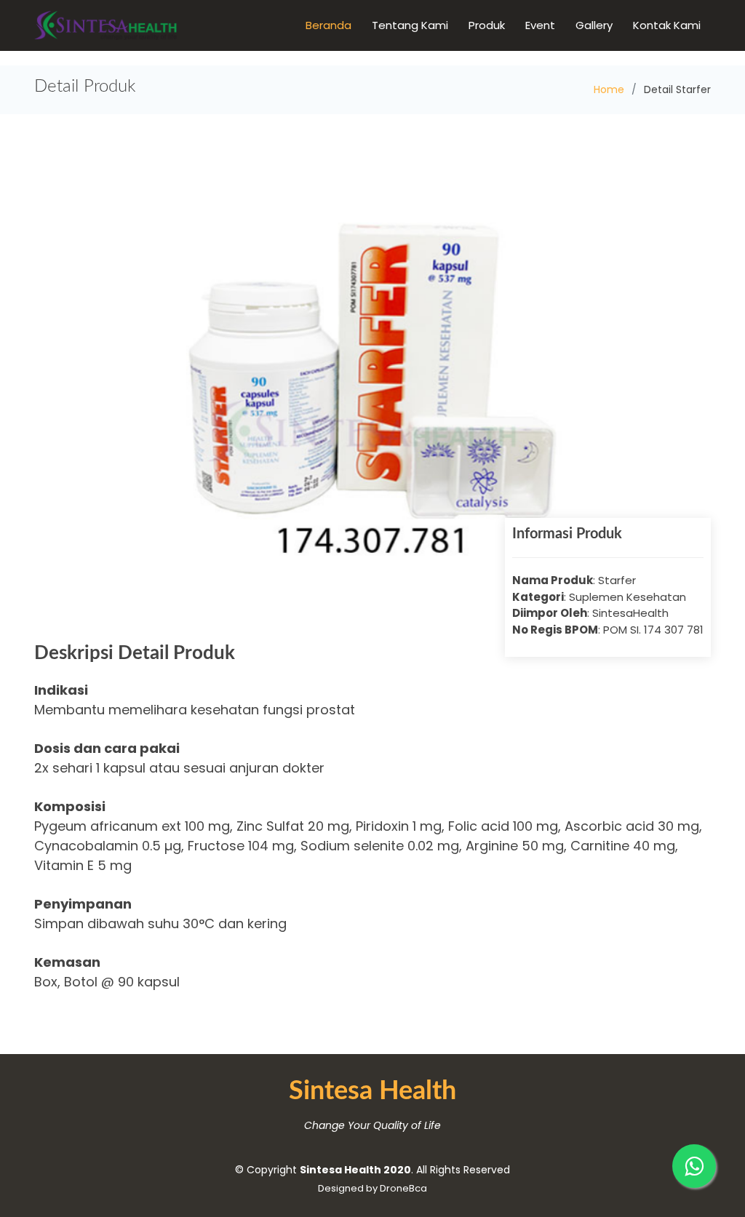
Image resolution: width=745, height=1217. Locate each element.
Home (609, 89)
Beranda (328, 25)
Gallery (594, 25)
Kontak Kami (667, 25)
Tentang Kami (410, 25)
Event (540, 25)
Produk (487, 25)
